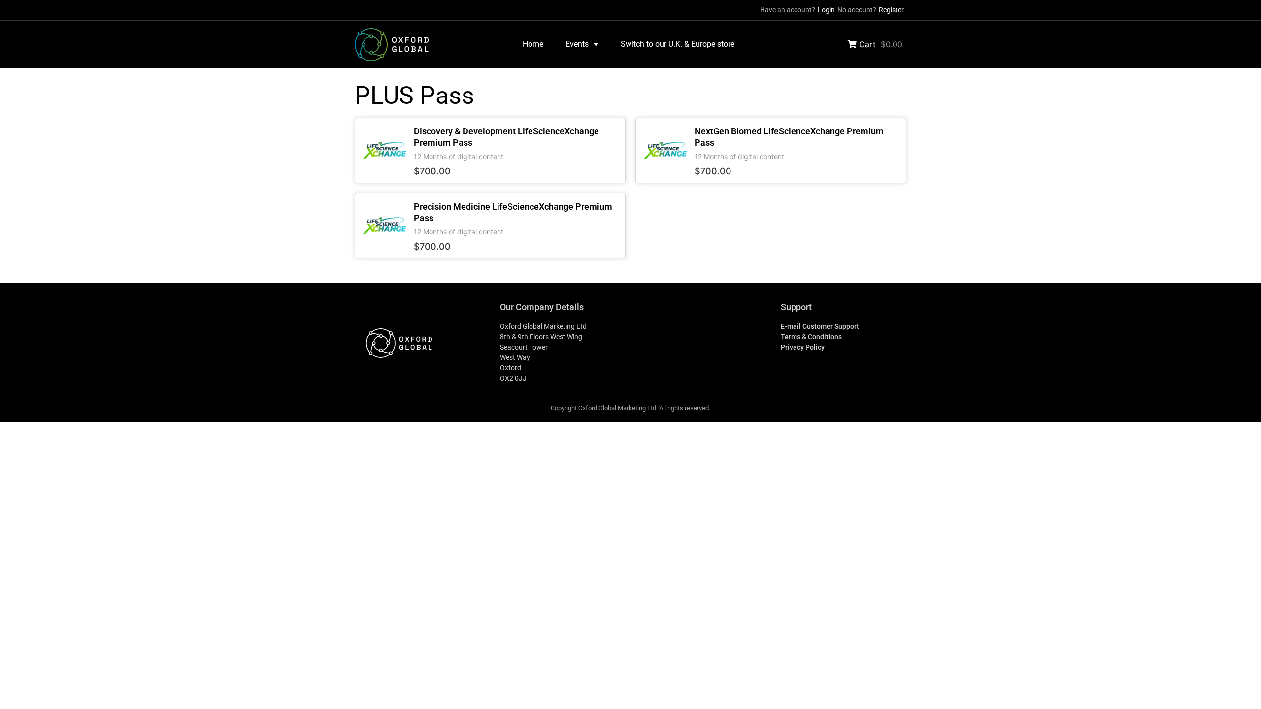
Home (533, 44)
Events (577, 44)
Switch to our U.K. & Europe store (677, 44)
